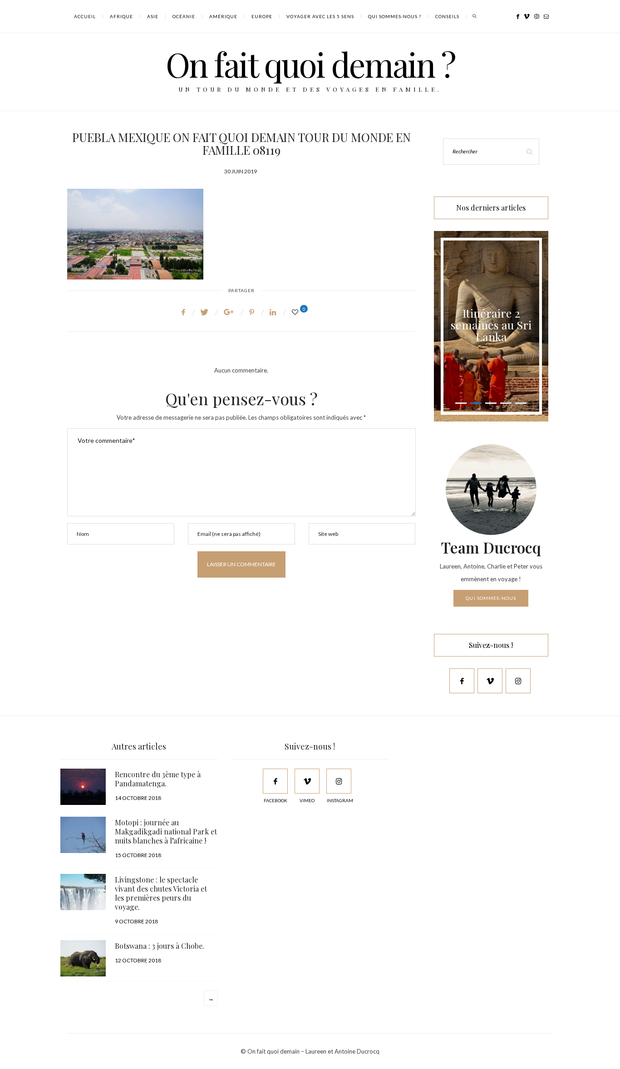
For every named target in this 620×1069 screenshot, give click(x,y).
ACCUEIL (85, 16)
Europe (261, 16)
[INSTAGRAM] (338, 781)
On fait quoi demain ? (310, 64)
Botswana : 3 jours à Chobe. (159, 946)
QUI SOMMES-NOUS (491, 598)
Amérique (223, 16)
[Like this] (296, 312)
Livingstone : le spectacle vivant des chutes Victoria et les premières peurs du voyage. (161, 893)
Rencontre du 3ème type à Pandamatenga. (158, 779)
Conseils (447, 16)
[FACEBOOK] (275, 781)
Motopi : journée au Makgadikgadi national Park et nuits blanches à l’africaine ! (166, 831)
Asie (152, 16)
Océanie (183, 16)
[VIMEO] (307, 781)
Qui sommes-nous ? (394, 16)
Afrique (121, 16)
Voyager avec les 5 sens (320, 16)
